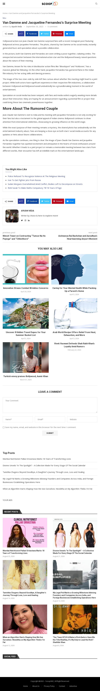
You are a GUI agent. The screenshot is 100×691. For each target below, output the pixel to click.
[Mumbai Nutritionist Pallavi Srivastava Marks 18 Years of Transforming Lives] (25, 532)
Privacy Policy (49, 686)
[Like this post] (22, 33)
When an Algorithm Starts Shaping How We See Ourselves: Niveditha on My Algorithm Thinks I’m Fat (47, 488)
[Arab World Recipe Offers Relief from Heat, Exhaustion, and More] (74, 313)
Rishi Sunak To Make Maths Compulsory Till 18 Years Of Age (35, 188)
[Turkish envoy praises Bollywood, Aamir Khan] (26, 357)
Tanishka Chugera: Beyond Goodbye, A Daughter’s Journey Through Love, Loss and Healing (44, 472)
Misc (4, 18)
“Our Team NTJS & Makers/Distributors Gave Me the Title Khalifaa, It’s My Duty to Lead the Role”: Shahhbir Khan (74, 639)
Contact (62, 686)
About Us (35, 686)
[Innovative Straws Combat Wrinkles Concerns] (26, 269)
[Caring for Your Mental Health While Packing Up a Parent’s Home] (74, 269)
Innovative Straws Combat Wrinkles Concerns (25, 288)
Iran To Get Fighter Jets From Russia (24, 180)
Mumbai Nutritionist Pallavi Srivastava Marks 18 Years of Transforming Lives (37, 459)
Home (5, 13)
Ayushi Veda (17, 26)
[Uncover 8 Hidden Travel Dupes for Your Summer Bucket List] (26, 313)
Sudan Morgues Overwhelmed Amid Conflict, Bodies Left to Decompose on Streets (45, 184)
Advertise (73, 686)
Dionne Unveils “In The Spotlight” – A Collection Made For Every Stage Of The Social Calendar (44, 465)
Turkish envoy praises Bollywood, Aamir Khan (25, 376)
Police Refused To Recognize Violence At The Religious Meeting (36, 176)
